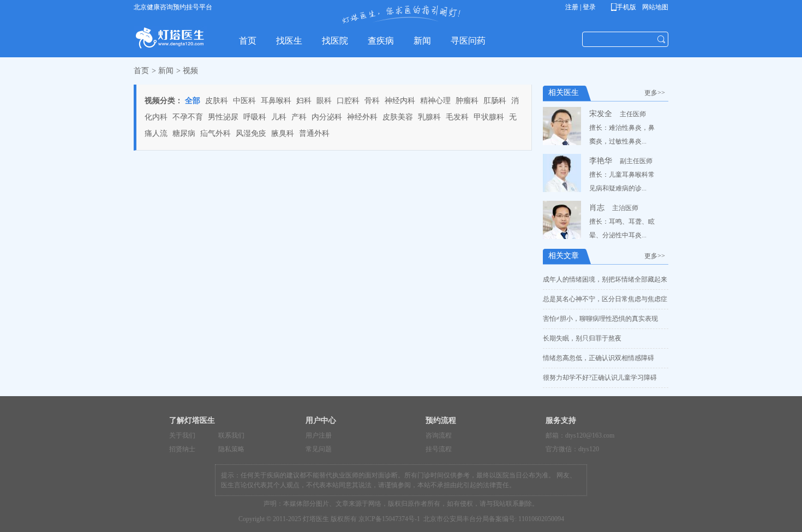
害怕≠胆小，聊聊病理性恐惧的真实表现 (600, 318)
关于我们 (182, 435)
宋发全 (600, 114)
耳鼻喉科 (276, 101)
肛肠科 (494, 101)
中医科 (244, 101)
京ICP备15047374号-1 (389, 519)
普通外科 (314, 133)
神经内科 (400, 101)
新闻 (165, 71)
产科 (299, 117)
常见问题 (319, 449)
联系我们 (231, 435)
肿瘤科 (467, 101)
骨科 (372, 101)
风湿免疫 (251, 133)
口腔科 (348, 101)
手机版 (625, 7)
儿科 (278, 117)
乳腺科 (429, 117)
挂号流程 (439, 449)
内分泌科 (327, 117)
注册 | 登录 (580, 7)
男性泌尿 (223, 117)
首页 (141, 71)
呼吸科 (254, 117)
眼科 (324, 101)
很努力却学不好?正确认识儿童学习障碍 (600, 377)
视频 (190, 71)
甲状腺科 (489, 117)
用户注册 (319, 435)
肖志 (597, 208)
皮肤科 (216, 101)
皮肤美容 (397, 117)
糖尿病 (183, 133)
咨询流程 (439, 435)
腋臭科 (282, 133)
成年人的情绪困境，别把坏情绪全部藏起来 (605, 279)
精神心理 (435, 101)
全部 (192, 101)
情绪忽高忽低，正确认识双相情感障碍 (598, 358)
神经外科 (362, 117)
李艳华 (600, 161)
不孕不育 (187, 117)
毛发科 (457, 117)
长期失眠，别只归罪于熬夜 (582, 338)
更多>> (656, 93)
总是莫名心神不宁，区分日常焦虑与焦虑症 (605, 299)
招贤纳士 (182, 449)
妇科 (304, 101)
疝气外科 (215, 133)
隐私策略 (231, 449)
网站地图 (654, 7)
